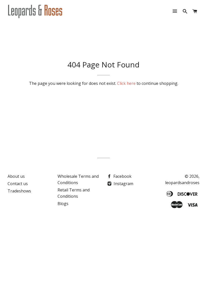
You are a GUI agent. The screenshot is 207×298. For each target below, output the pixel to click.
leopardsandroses (182, 182)
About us (16, 176)
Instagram (123, 183)
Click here (126, 83)
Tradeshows (19, 191)
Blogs (63, 203)
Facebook (122, 176)
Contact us (18, 183)
